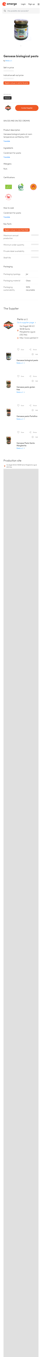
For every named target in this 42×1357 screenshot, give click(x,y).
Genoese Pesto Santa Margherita (26, 444)
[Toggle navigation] (38, 4)
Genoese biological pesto (21, 56)
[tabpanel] (21, 30)
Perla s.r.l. (8, 61)
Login (23, 4)
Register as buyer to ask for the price (16, 83)
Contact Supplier (27, 108)
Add (36, 354)
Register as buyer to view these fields (16, 230)
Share (35, 349)
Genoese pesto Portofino (27, 416)
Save (22, 349)
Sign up (31, 4)
